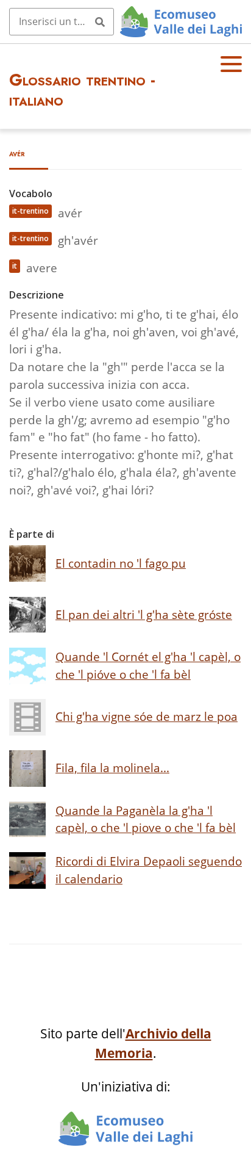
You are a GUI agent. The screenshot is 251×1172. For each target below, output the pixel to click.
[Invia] (100, 21)
